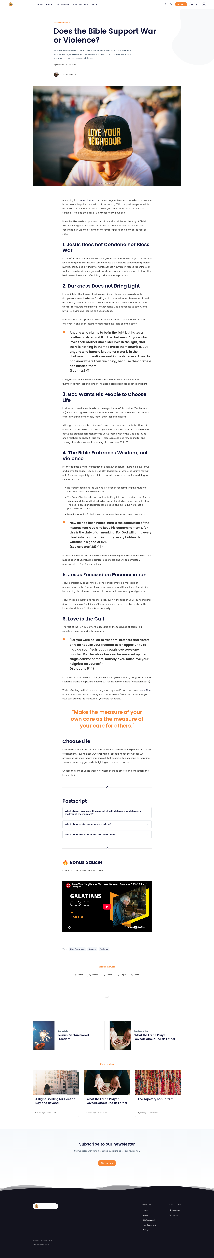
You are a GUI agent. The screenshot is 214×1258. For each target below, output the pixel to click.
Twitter (175, 1215)
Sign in (194, 4)
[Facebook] (165, 4)
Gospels (92, 949)
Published (104, 949)
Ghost (47, 1244)
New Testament (61, 22)
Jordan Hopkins (69, 74)
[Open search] (204, 4)
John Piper (145, 690)
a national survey (86, 200)
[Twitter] (171, 4)
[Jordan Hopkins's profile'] (56, 74)
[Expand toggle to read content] (148, 811)
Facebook (177, 1210)
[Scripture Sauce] (19, 4)
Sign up (180, 4)
